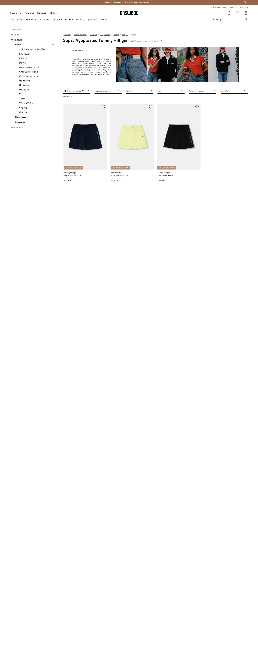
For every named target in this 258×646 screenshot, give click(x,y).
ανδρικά (29, 12)
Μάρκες (80, 19)
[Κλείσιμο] (245, 2)
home (53, 12)
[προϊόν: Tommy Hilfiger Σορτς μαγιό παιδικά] (85, 137)
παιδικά (41, 12)
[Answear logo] (129, 13)
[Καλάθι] (246, 13)
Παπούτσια (31, 19)
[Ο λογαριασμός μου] (229, 13)
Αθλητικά (57, 19)
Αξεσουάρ (45, 19)
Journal (104, 19)
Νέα (12, 19)
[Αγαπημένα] (237, 13)
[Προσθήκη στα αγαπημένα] (104, 107)
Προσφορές (92, 19)
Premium (69, 19)
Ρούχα (20, 19)
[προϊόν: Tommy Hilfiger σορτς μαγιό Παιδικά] (132, 137)
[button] (76, 91)
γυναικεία (15, 12)
